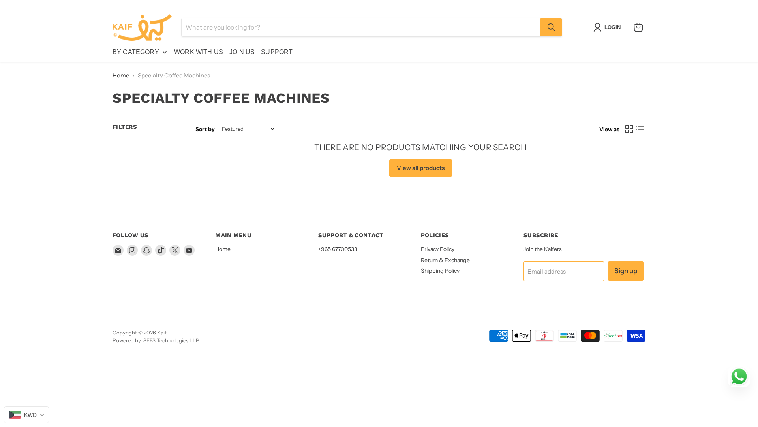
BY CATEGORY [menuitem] (136, 52)
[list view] (640, 129)
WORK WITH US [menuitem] (198, 52)
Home (121, 75)
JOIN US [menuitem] (242, 52)
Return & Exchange (445, 260)
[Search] (551, 27)
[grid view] (629, 129)
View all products (421, 168)
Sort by (205, 129)
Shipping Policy (440, 270)
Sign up (625, 271)
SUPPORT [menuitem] (277, 52)
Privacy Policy (437, 249)
